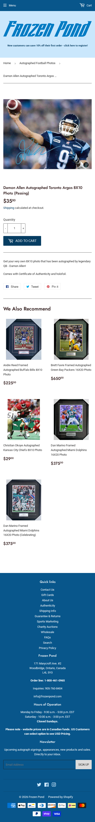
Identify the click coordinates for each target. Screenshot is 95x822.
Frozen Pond (36, 797)
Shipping (8, 207)
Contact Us (47, 589)
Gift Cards (47, 595)
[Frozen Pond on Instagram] (54, 785)
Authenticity (47, 605)
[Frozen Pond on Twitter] (39, 785)
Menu (12, 5)
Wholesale (47, 632)
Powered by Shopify (60, 797)
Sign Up (83, 764)
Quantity (9, 219)
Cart (89, 5)
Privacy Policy (47, 648)
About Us (47, 600)
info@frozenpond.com (47, 696)
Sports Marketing (47, 621)
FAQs (47, 637)
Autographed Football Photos (37, 63)
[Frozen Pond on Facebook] (46, 785)
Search (47, 642)
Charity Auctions (47, 626)
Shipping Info (47, 611)
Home (7, 63)
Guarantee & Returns (48, 616)
